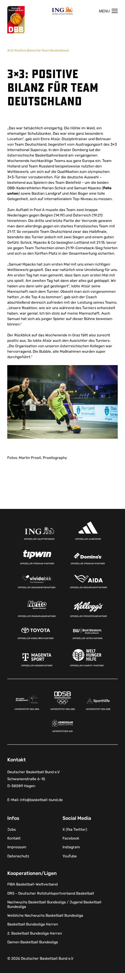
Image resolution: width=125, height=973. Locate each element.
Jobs (11, 829)
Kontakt (14, 838)
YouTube (69, 856)
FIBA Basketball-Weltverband (32, 884)
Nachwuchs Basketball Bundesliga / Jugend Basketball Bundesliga (54, 904)
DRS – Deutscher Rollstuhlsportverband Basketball (50, 893)
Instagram (71, 847)
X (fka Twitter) (74, 829)
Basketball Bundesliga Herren (32, 924)
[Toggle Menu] (108, 11)
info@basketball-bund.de (41, 800)
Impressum (16, 847)
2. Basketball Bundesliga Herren (34, 933)
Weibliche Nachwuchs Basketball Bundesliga (45, 915)
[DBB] (16, 20)
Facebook (70, 838)
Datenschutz (18, 856)
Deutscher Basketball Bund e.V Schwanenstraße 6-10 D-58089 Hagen (33, 779)
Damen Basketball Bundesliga (32, 942)
